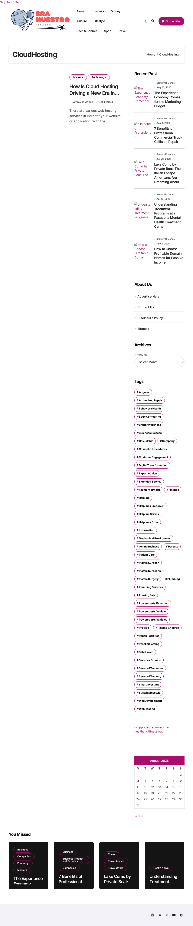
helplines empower (151, 505)
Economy (23, 863)
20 (159, 793)
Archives (140, 355)
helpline (144, 497)
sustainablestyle (149, 692)
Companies (24, 856)
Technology (99, 77)
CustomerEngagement (153, 457)
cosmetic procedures (153, 449)
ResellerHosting (149, 643)
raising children (168, 627)
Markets (78, 77)
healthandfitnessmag (149, 731)
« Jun (139, 816)
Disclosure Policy (150, 318)
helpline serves (149, 514)
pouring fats (147, 595)
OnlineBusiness (149, 546)
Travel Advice (116, 861)
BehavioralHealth (150, 408)
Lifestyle (99, 21)
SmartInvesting (149, 684)
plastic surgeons (150, 570)
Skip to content (10, 2)
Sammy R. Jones (82, 101)
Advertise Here (148, 296)
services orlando (150, 660)
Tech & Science (87, 31)
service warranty (150, 676)
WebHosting (147, 708)
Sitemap (143, 329)
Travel (122, 31)
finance (174, 489)
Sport (107, 31)
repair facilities (149, 635)
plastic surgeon (149, 562)
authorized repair (150, 400)
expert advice (148, 473)
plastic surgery (149, 579)
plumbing (173, 579)
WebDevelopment (150, 700)
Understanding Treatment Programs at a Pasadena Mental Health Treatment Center (167, 215)
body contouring (150, 416)
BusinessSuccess (150, 432)
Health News (160, 867)
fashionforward (149, 489)
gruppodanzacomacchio (151, 727)
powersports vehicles (153, 619)
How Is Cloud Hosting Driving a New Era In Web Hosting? (93, 92)
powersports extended (153, 603)
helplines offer (148, 522)
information (146, 530)
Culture (82, 21)
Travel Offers (115, 867)
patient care (147, 554)
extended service (150, 481)
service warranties (151, 668)
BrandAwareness (150, 424)
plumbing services (151, 587)
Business (97, 11)
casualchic (146, 441)
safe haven (146, 652)
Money (115, 11)
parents (173, 546)
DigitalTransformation (153, 465)
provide (144, 627)
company (168, 441)
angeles (144, 392)
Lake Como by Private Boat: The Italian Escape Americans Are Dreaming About (167, 173)
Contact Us (145, 307)
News (81, 11)
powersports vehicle (152, 611)
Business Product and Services (73, 860)
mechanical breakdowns (155, 538)
